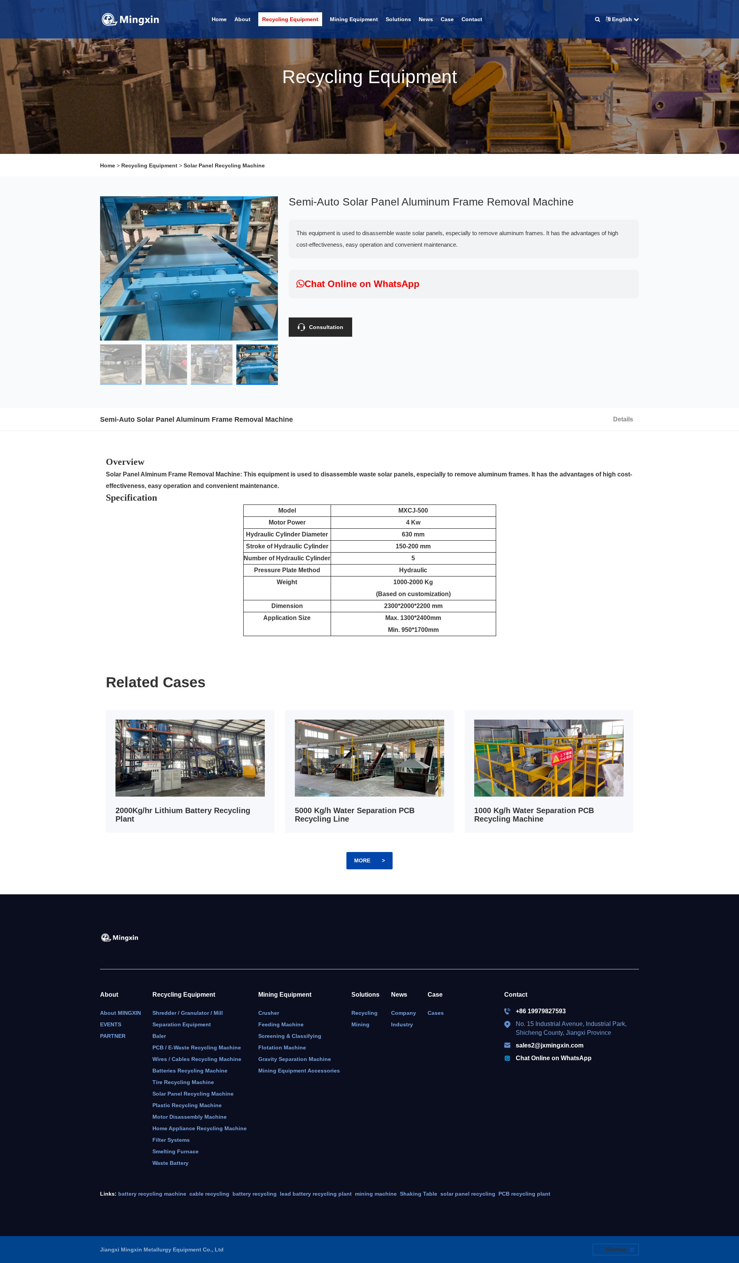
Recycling (364, 1013)
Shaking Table (418, 1194)
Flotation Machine (282, 1047)
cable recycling (209, 1194)
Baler (159, 1036)
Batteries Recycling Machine (189, 1071)
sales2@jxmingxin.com (550, 1045)
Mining (360, 1024)
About (109, 994)
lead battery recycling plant (316, 1194)
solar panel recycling (467, 1194)
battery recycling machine (152, 1194)
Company (403, 1013)
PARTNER (112, 1036)
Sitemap (616, 1249)
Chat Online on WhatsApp (554, 1058)
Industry (402, 1024)
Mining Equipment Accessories (299, 1071)
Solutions (365, 994)
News (399, 994)
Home (107, 165)
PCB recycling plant (524, 1194)
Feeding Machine (281, 1024)
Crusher (268, 1013)
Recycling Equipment (149, 165)
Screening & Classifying (289, 1036)
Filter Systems (171, 1140)
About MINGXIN (120, 1013)
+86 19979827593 (541, 1011)
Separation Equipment (181, 1024)
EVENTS (110, 1024)
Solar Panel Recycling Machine (224, 165)
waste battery (170, 1163)
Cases (436, 1013)
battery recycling (254, 1194)
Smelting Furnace (175, 1151)
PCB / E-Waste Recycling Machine (196, 1047)
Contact (515, 994)
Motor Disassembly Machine (189, 1117)
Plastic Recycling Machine (187, 1105)
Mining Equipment (284, 994)
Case (435, 994)
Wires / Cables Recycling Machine (196, 1059)
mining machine (376, 1194)
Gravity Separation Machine (294, 1059)
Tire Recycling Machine (183, 1082)
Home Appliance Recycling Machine (199, 1128)
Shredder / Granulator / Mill (187, 1013)
